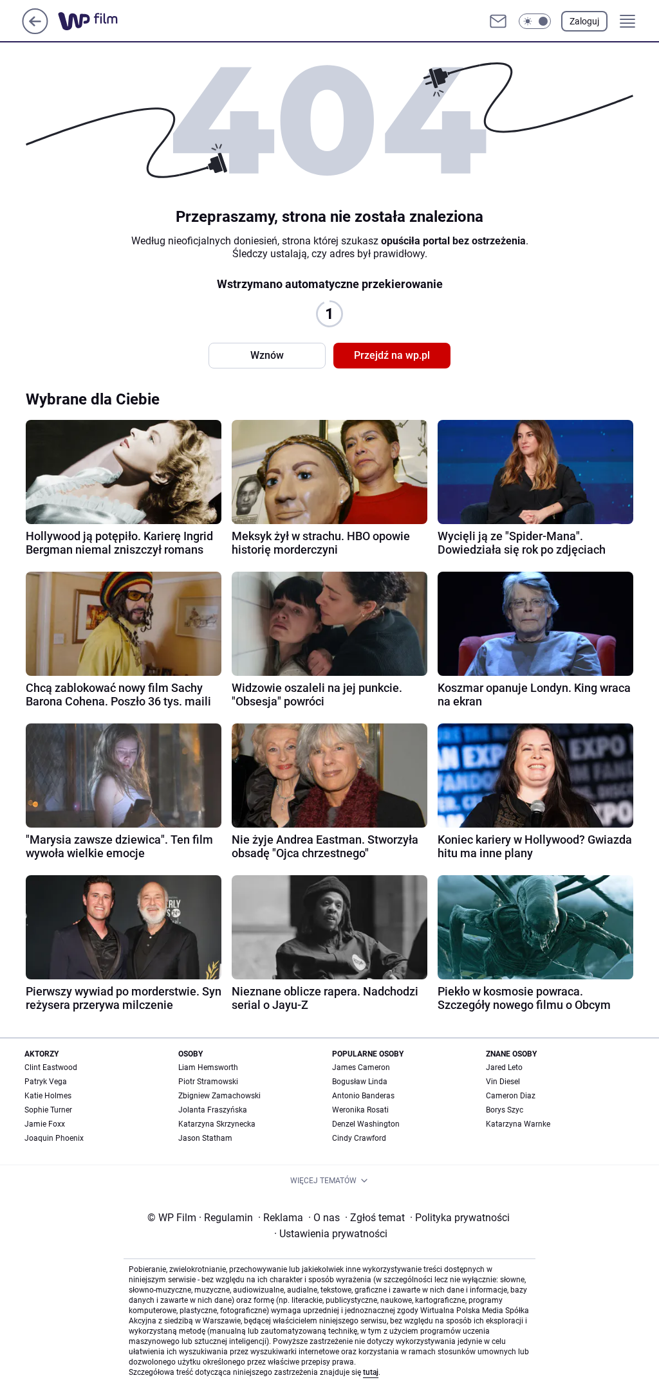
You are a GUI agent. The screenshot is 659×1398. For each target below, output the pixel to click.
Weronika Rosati (360, 1109)
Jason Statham (205, 1138)
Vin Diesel (503, 1081)
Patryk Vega (45, 1081)
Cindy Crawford (359, 1138)
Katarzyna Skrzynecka (216, 1124)
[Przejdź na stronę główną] (35, 30)
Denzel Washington (366, 1124)
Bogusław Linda (359, 1081)
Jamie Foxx (44, 1124)
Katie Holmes (47, 1095)
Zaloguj (584, 21)
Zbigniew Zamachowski (219, 1095)
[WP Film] (98, 21)
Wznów (267, 355)
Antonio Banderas (363, 1095)
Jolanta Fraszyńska (212, 1109)
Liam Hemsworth (208, 1067)
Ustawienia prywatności (330, 1234)
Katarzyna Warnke (518, 1124)
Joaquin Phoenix (54, 1138)
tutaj (370, 1372)
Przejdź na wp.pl (392, 355)
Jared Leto (504, 1067)
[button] (535, 21)
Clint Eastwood (50, 1067)
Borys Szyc (504, 1109)
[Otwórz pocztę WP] (498, 21)
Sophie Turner (48, 1109)
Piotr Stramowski (208, 1081)
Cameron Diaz (510, 1095)
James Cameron (361, 1067)
